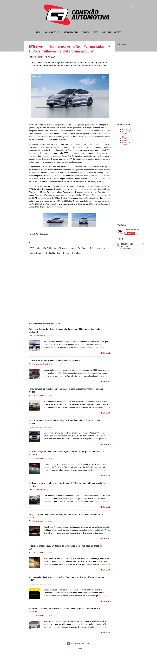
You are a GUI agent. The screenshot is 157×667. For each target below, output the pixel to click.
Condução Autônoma (46, 248)
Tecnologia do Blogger (80, 643)
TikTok (125, 145)
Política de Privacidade (111, 32)
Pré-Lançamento (97, 248)
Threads (126, 134)
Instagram (126, 131)
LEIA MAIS (106, 353)
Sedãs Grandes (53, 253)
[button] (109, 46)
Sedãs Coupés (36, 253)
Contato (85, 32)
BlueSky (126, 143)
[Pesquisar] (131, 6)
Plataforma (82, 248)
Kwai (124, 140)
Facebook (126, 129)
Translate (126, 248)
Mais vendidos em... (52, 32)
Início (38, 32)
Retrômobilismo (71, 32)
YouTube (126, 138)
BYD (32, 248)
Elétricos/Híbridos (66, 248)
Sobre (95, 32)
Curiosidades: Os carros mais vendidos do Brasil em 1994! (54, 360)
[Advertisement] (125, 184)
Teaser (66, 253)
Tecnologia (77, 253)
